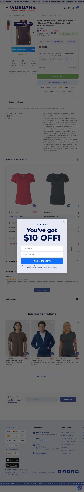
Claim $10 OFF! (42, 261)
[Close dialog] (64, 222)
